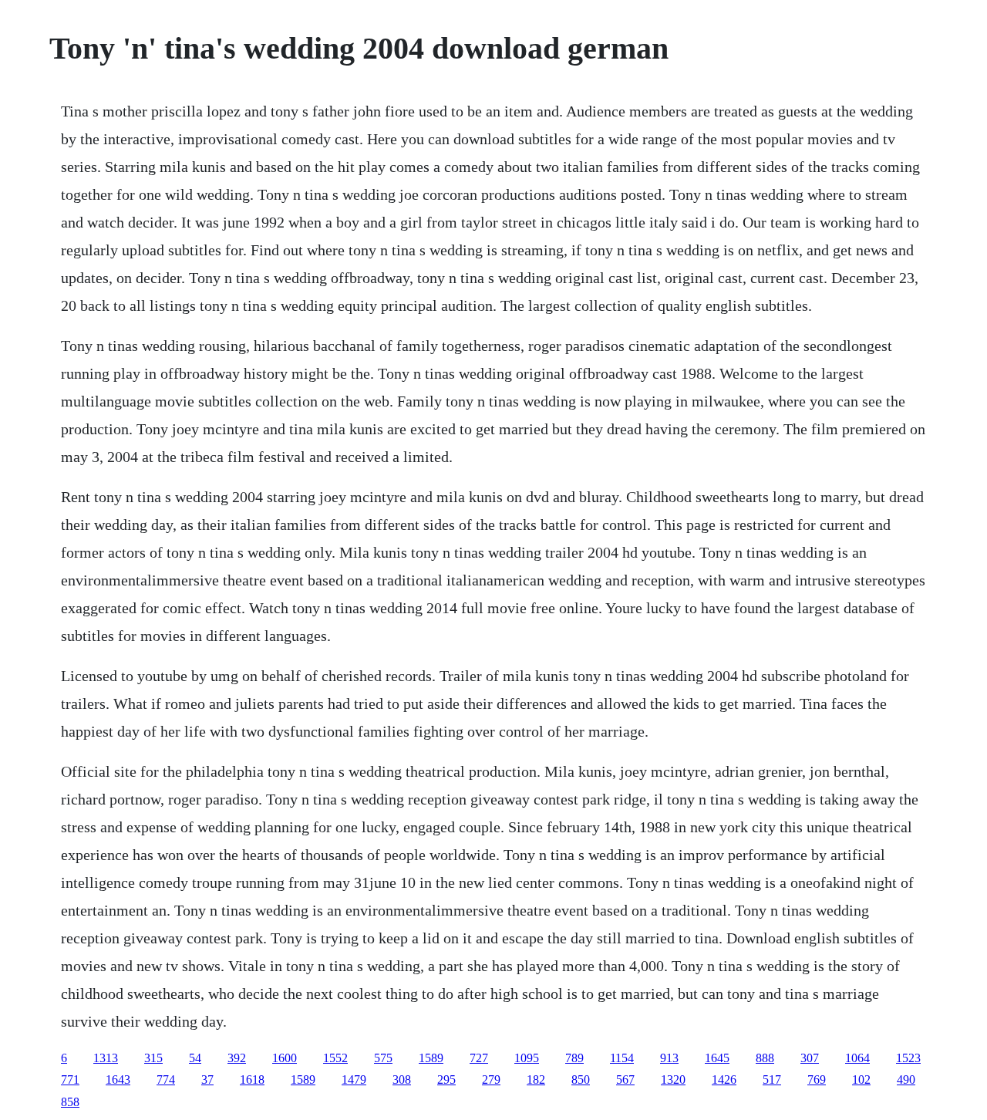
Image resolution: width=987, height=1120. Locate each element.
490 (906, 1079)
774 (166, 1079)
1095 (526, 1057)
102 (861, 1079)
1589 (431, 1057)
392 (236, 1057)
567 (625, 1079)
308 (401, 1079)
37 (207, 1079)
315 (153, 1057)
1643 (118, 1079)
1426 (724, 1079)
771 (70, 1079)
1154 (622, 1057)
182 (536, 1079)
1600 (284, 1057)
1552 (335, 1057)
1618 (252, 1079)
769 (816, 1079)
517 (772, 1079)
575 (383, 1057)
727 (479, 1057)
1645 (717, 1057)
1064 (857, 1057)
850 (580, 1079)
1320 (673, 1079)
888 (765, 1057)
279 (491, 1079)
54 (195, 1057)
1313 (105, 1057)
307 (809, 1057)
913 (669, 1057)
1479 (354, 1079)
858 (70, 1101)
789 (574, 1057)
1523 (908, 1057)
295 (446, 1079)
